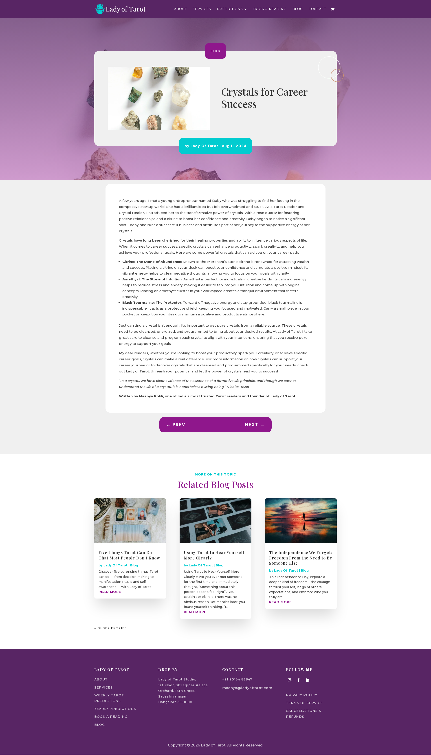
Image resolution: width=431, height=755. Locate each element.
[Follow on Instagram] (289, 680)
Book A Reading (269, 9)
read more (110, 592)
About (180, 9)
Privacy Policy (301, 695)
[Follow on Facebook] (298, 680)
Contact (317, 9)
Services (202, 9)
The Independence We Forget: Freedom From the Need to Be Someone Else (300, 558)
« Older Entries (110, 628)
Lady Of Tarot (204, 145)
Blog (297, 9)
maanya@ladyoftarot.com (247, 688)
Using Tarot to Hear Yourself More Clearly (214, 555)
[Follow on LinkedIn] (307, 680)
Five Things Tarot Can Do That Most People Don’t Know (129, 555)
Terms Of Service (304, 703)
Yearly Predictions (115, 709)
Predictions (230, 9)
